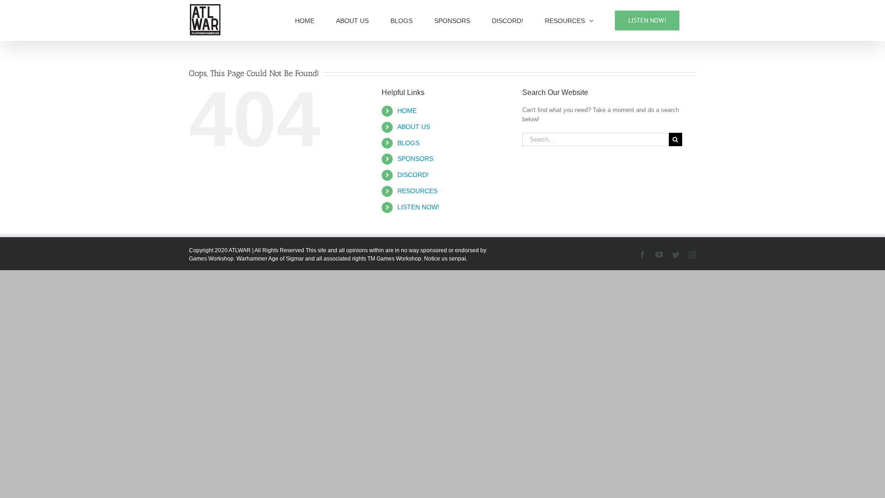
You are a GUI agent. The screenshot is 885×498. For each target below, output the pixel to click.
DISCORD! (413, 174)
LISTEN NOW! (418, 207)
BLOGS (408, 143)
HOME (407, 110)
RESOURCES (417, 191)
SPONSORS (415, 158)
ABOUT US (413, 126)
